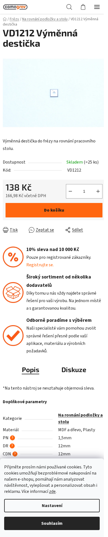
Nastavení (52, 506)
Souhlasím (52, 523)
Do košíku (54, 210)
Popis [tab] (30, 369)
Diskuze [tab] (73, 369)
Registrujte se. (40, 265)
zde (52, 491)
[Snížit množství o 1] (70, 191)
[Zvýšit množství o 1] (98, 191)
